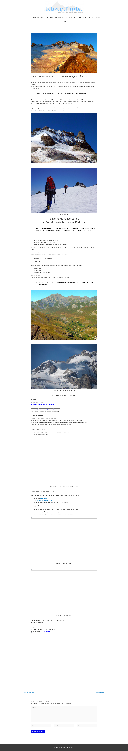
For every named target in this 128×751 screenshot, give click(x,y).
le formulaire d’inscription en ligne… (45, 500)
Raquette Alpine (59, 17)
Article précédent (29, 692)
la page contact (43, 498)
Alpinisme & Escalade (38, 17)
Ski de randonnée (49, 17)
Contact (84, 17)
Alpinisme (33, 79)
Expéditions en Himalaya (70, 17)
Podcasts (64, 21)
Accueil (29, 17)
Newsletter (97, 17)
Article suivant (100, 692)
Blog (79, 17)
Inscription (90, 17)
